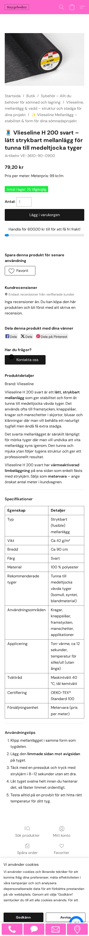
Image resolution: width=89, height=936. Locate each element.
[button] (17, 7)
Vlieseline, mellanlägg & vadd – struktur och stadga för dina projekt (44, 108)
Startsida (13, 95)
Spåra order (27, 852)
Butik (30, 95)
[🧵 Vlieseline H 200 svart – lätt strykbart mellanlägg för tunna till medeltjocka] (44, 59)
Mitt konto (61, 835)
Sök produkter (27, 835)
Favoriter (61, 852)
